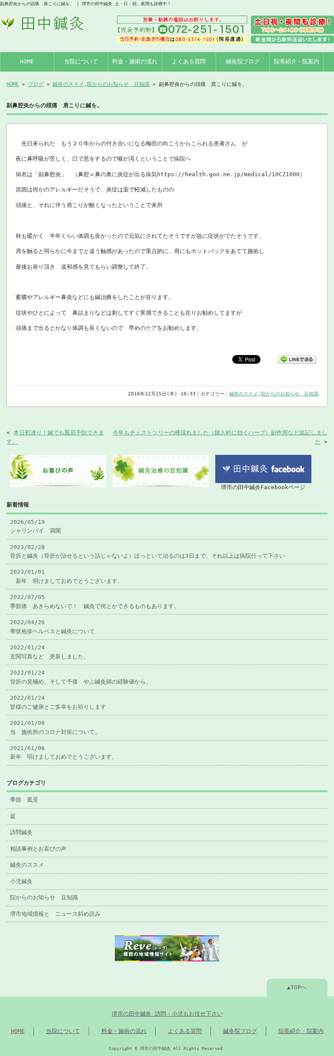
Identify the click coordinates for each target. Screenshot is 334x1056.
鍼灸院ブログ (243, 61)
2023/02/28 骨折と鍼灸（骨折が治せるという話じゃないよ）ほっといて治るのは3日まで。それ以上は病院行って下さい (147, 551)
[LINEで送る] (297, 358)
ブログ (35, 84)
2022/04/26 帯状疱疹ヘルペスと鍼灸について (52, 626)
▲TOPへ (297, 987)
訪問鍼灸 (21, 832)
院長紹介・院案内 (296, 61)
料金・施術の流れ (134, 61)
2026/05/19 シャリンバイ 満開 (35, 526)
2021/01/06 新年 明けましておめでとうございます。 (63, 752)
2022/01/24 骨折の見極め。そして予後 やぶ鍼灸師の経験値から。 (80, 676)
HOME (27, 61)
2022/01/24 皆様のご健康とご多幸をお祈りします (58, 702)
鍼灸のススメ (68, 84)
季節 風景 (24, 799)
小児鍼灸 (21, 881)
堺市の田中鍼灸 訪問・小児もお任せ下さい (167, 1013)
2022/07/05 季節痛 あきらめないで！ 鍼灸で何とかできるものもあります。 (95, 601)
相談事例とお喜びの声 (38, 848)
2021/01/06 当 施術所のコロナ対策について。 (55, 727)
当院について (81, 61)
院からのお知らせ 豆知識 (118, 84)
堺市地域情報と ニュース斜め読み (55, 914)
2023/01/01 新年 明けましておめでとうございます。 (66, 576)
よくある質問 (189, 61)
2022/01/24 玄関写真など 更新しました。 (49, 651)
